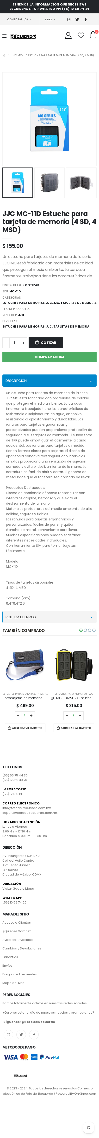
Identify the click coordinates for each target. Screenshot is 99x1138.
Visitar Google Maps (18, 888)
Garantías (10, 957)
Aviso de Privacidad (17, 939)
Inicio (4, 55)
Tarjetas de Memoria (79, 303)
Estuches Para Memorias (23, 303)
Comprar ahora (49, 357)
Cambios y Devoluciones (21, 948)
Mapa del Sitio (13, 983)
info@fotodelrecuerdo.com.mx (26, 808)
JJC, (49, 326)
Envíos (7, 965)
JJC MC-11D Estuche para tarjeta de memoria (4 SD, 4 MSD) (49, 221)
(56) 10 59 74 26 (14, 902)
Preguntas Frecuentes (19, 974)
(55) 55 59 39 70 (14, 780)
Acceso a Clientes (16, 922)
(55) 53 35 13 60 (14, 794)
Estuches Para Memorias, (24, 326)
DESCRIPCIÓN (16, 380)
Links (49, 19)
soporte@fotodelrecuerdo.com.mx (29, 812)
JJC (49, 303)
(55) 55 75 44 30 (15, 775)
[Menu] (4, 36)
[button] (81, 630)
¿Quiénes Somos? (16, 931)
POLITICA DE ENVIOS (21, 616)
